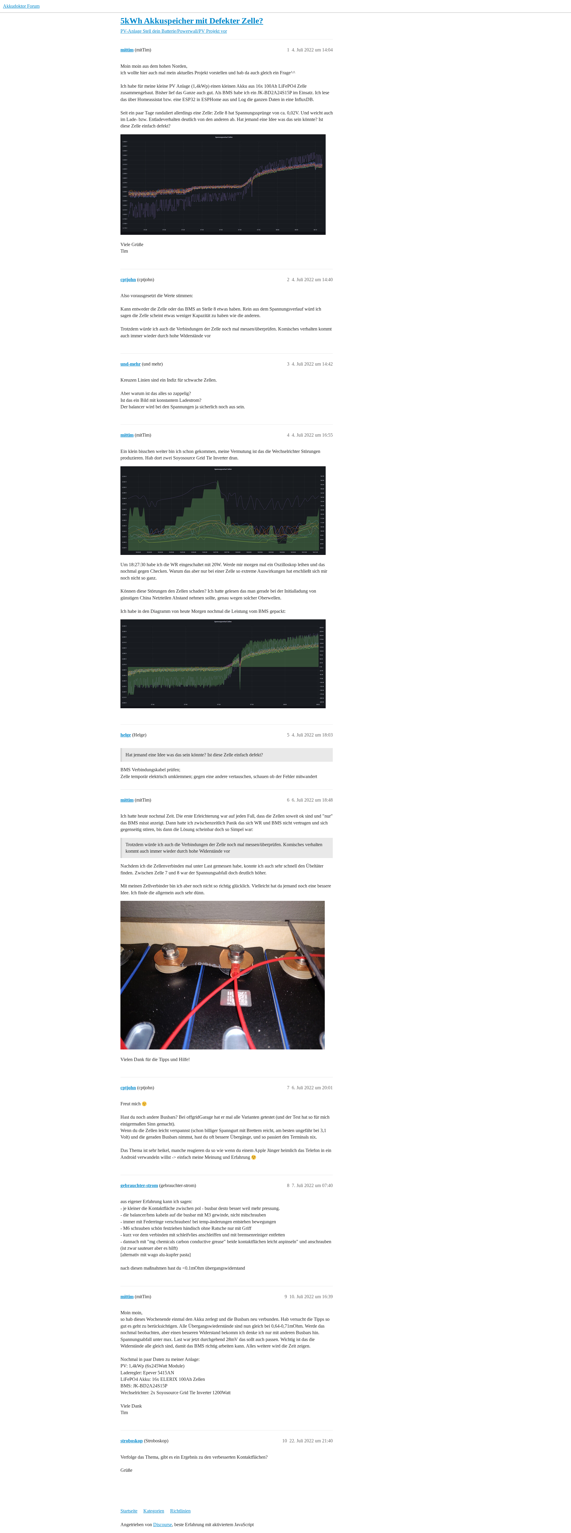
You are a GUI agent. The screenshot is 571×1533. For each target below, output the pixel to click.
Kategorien (153, 1510)
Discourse (162, 1524)
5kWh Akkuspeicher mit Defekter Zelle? (191, 20)
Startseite (128, 1510)
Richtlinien (180, 1510)
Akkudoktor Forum (21, 6)
